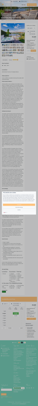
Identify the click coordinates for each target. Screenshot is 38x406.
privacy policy (25, 199)
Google (29, 199)
